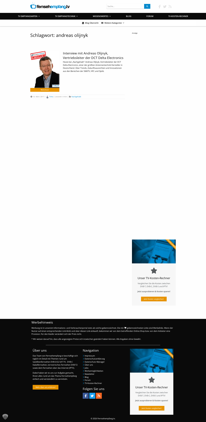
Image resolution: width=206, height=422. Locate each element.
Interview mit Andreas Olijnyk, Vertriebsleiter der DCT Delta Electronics (93, 55)
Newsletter (89, 374)
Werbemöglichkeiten (94, 371)
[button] (5, 416)
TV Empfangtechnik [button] (65, 16)
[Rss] (99, 396)
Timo (51, 96)
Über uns (89, 365)
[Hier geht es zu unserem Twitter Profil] (165, 6)
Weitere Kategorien (113, 23)
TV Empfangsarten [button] (27, 16)
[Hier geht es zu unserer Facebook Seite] (159, 6)
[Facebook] (86, 396)
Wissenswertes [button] (100, 16)
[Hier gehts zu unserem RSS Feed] (170, 6)
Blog (128, 16)
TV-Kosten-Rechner (178, 16)
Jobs (86, 368)
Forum (149, 16)
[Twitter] (92, 396)
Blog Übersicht (91, 23)
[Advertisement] (154, 135)
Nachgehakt (76, 96)
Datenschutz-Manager (95, 362)
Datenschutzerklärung (95, 358)
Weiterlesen (45, 90)
